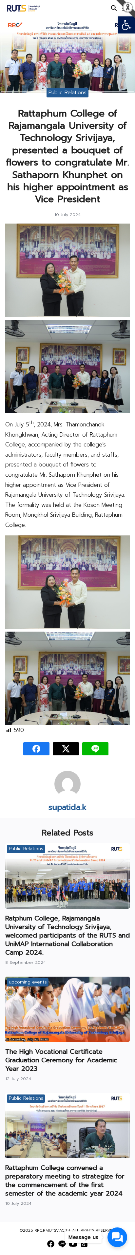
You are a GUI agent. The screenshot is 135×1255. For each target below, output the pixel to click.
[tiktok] (84, 1244)
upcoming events (28, 982)
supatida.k (67, 807)
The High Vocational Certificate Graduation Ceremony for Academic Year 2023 (61, 1060)
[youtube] (73, 1244)
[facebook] (51, 1244)
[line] (62, 1244)
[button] (126, 24)
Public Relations (67, 92)
